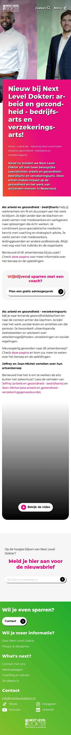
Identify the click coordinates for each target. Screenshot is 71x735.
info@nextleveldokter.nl (18, 698)
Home (12, 146)
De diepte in (10, 680)
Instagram (49, 704)
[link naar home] (11, 8)
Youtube (15, 709)
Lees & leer (23, 146)
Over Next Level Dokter (18, 640)
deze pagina (20, 256)
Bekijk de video (39, 507)
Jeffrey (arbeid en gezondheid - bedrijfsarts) (33, 383)
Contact (10, 621)
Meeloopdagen (12, 669)
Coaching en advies (15, 675)
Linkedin (48, 709)
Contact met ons (14, 664)
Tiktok (13, 704)
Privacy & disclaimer (15, 646)
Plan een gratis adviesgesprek (31, 291)
